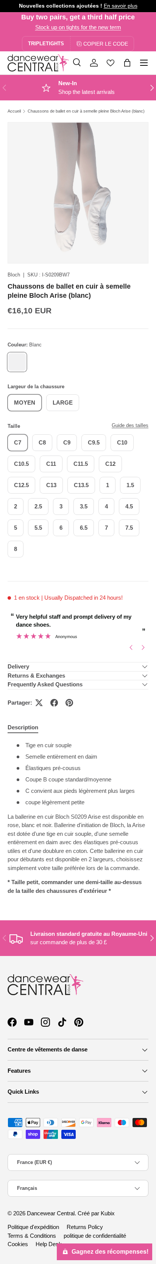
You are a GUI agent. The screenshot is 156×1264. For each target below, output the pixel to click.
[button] (127, 62)
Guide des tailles (130, 425)
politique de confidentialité (95, 1235)
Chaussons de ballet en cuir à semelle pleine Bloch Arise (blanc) (86, 111)
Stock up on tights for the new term (78, 27)
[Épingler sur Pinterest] (69, 702)
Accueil (14, 111)
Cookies (18, 1244)
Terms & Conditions (32, 1235)
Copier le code (105, 44)
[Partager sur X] (39, 702)
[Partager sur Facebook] (54, 702)
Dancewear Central (51, 1213)
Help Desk (49, 1244)
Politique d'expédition (33, 1227)
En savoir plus (120, 6)
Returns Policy (85, 1227)
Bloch (14, 275)
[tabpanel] (78, 818)
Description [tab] (23, 727)
